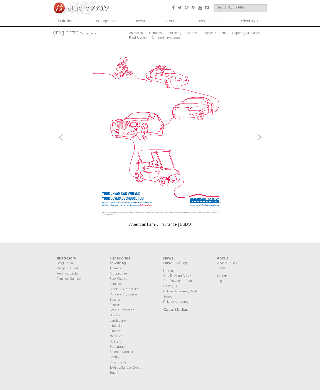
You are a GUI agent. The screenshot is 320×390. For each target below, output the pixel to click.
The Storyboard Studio (178, 281)
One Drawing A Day (177, 276)
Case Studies (209, 21)
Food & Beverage (122, 310)
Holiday (115, 315)
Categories (105, 21)
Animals (115, 268)
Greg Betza (64, 263)
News (140, 21)
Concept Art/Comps (124, 294)
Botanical (116, 284)
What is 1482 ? (227, 263)
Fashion (115, 305)
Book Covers (118, 279)
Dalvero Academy (176, 302)
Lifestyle (116, 326)
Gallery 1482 (172, 286)
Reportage (117, 347)
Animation (136, 33)
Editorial (115, 300)
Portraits (192, 33)
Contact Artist (89, 33)
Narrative (116, 336)
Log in (221, 281)
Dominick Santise (68, 279)
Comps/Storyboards (166, 38)
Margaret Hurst (67, 268)
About (171, 21)
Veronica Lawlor (67, 273)
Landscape (118, 320)
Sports (114, 357)
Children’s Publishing (125, 289)
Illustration (155, 33)
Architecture (118, 273)
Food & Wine (138, 38)
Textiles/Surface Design (126, 368)
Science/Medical (122, 352)
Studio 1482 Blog (175, 263)
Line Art (115, 331)
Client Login (250, 21)
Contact (222, 268)
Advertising (118, 263)
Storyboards (118, 362)
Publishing (174, 33)
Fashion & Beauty (215, 33)
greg (66, 33)
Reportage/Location (246, 33)
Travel (114, 373)
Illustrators (65, 21)
